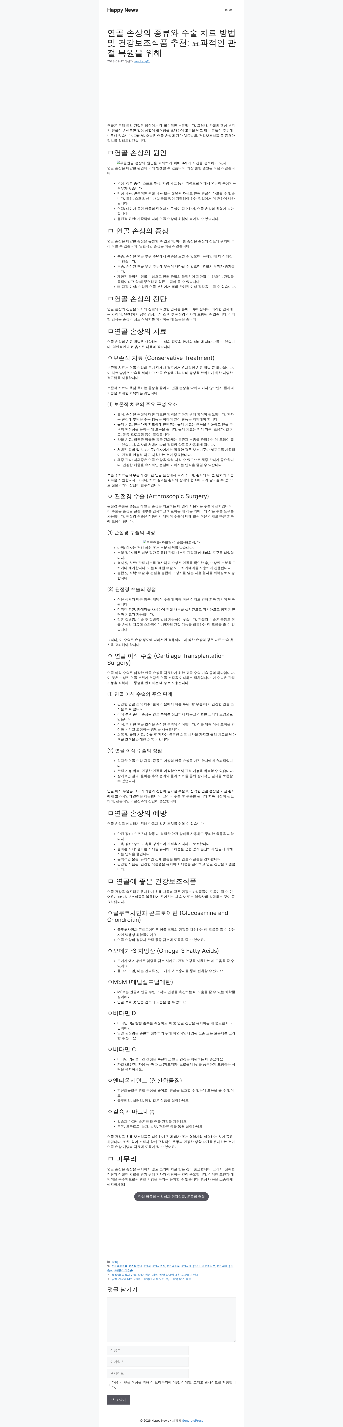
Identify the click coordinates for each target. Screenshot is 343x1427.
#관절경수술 (119, 1266)
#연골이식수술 (123, 1270)
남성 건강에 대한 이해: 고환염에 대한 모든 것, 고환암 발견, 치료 (152, 1279)
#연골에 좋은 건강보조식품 (198, 1266)
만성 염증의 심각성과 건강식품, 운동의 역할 (171, 1197)
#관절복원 (135, 1266)
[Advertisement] (171, 95)
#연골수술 (173, 1266)
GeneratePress (192, 1420)
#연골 (147, 1266)
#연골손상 (158, 1266)
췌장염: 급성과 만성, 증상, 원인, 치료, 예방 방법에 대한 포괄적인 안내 (155, 1274)
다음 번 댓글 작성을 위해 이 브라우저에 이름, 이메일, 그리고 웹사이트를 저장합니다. (174, 1384)
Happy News (122, 10)
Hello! (228, 10)
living (115, 1261)
